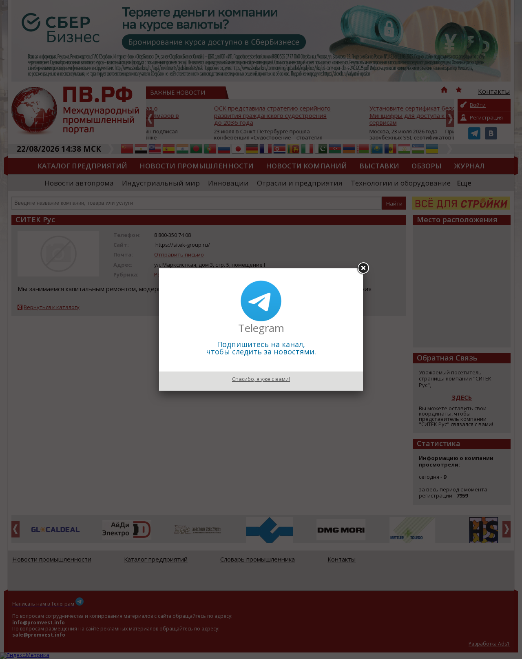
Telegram (261, 328)
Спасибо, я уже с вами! (261, 379)
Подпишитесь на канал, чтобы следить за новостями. (261, 347)
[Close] (363, 268)
